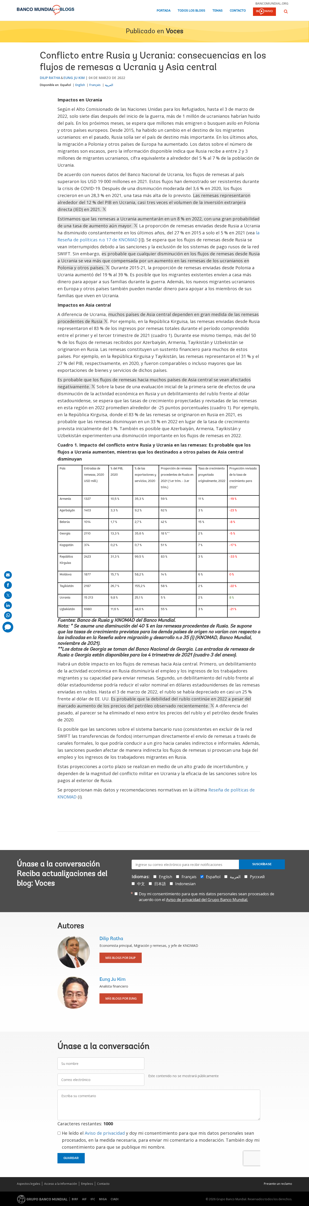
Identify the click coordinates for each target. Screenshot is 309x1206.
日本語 (160, 883)
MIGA (103, 1199)
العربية (109, 85)
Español (65, 85)
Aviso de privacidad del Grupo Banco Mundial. (207, 899)
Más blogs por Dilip (120, 958)
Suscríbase (262, 864)
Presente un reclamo (278, 1184)
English (80, 85)
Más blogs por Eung (121, 998)
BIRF (75, 1199)
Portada (163, 10)
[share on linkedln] (8, 605)
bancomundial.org (271, 3)
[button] (286, 11)
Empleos (87, 1184)
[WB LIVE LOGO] (264, 12)
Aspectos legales (28, 1184)
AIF (84, 1199)
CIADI (115, 1199)
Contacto (238, 10)
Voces (174, 31)
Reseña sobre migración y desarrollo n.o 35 (143, 637)
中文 (141, 883)
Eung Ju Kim (74, 77)
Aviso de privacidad (105, 1133)
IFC (93, 1199)
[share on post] (8, 595)
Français (95, 85)
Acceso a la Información (60, 1184)
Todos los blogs (191, 10)
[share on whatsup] (8, 615)
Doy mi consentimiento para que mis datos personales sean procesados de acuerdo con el (206, 896)
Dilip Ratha (50, 77)
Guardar (71, 1158)
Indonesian (185, 883)
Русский (257, 876)
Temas (217, 10)
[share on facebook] (8, 585)
